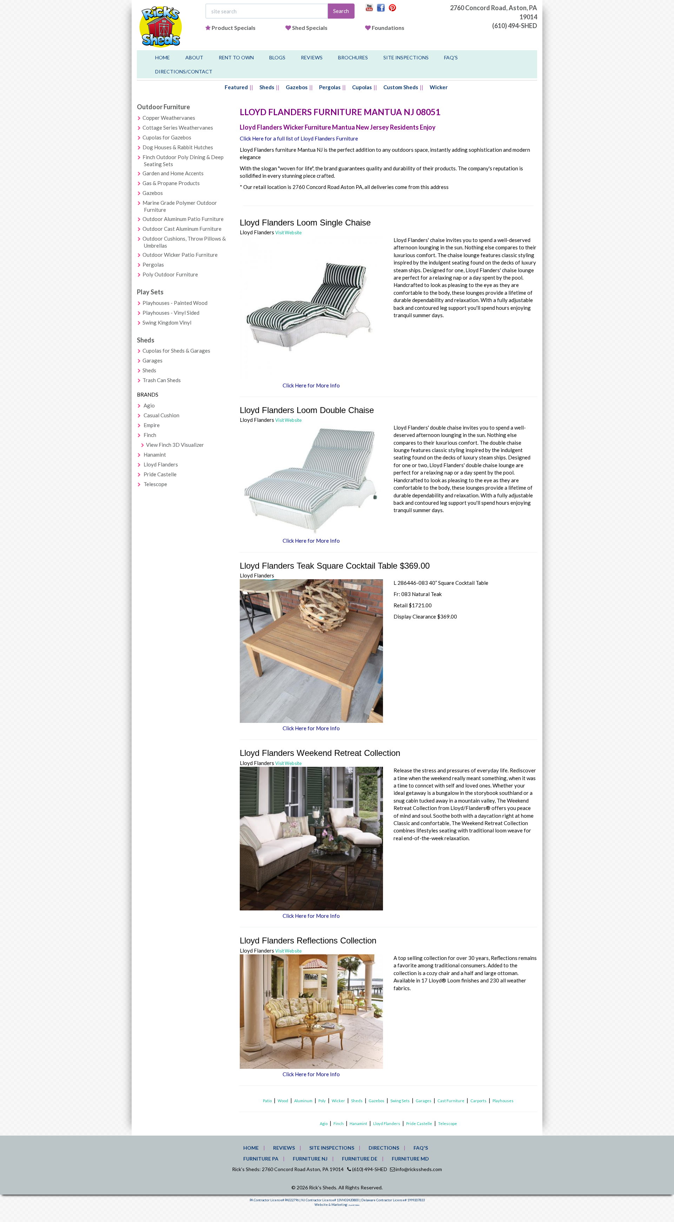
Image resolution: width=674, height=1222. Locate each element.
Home (162, 57)
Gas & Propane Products (171, 183)
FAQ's (451, 57)
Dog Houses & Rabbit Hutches (178, 147)
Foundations (388, 27)
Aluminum (303, 1100)
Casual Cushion (161, 415)
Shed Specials (310, 27)
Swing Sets (400, 1100)
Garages (153, 360)
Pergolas (330, 87)
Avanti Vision (354, 1205)
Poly (322, 1100)
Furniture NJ (310, 1159)
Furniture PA (260, 1159)
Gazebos (297, 87)
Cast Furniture (450, 1100)
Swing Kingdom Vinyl (167, 322)
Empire (152, 425)
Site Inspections (406, 57)
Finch (150, 435)
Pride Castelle (160, 474)
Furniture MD (410, 1159)
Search (341, 11)
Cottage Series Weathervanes (178, 127)
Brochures (353, 57)
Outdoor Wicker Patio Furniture (180, 254)
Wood (283, 1100)
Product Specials (234, 27)
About (194, 57)
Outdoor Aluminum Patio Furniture (183, 219)
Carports (478, 1100)
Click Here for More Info (311, 385)
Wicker (439, 87)
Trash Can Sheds (162, 380)
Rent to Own (236, 57)
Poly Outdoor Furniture (170, 274)
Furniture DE (359, 1159)
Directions (384, 1148)
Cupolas (362, 87)
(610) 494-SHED (514, 26)
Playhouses (503, 1100)
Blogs (277, 57)
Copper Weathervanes (169, 118)
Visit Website (288, 232)
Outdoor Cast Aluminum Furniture (182, 229)
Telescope (155, 484)
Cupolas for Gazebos (167, 137)
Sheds (266, 87)
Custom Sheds (400, 87)
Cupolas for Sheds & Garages (176, 350)
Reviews (312, 57)
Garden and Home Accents (173, 173)
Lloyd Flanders (161, 464)
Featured (236, 87)
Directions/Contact (183, 71)
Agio (149, 405)
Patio (267, 1100)
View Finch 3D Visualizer (175, 445)
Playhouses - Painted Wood (175, 303)
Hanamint (155, 454)
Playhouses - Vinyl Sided (171, 312)
